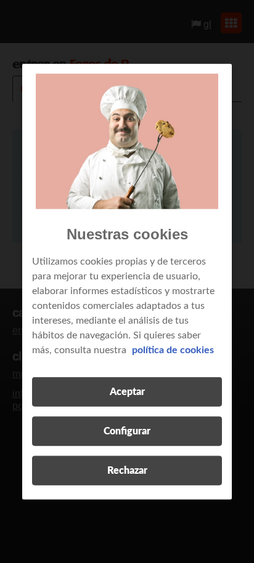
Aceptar (127, 392)
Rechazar (127, 471)
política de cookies (173, 350)
